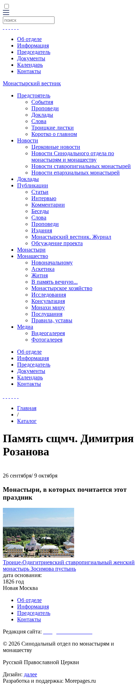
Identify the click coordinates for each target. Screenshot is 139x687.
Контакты (29, 71)
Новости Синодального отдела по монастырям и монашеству (72, 156)
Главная (26, 408)
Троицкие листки (52, 128)
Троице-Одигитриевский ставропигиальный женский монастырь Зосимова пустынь (69, 565)
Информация (33, 45)
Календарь (30, 65)
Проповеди (45, 108)
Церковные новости (55, 147)
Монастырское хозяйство (61, 288)
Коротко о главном (54, 134)
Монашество (32, 256)
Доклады (42, 115)
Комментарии (48, 205)
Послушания (46, 314)
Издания (41, 230)
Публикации (32, 185)
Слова (38, 121)
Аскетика (43, 269)
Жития (39, 275)
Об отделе (29, 39)
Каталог (27, 421)
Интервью (43, 198)
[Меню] (6, 13)
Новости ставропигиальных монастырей (81, 166)
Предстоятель (33, 95)
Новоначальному (52, 262)
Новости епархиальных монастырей (75, 173)
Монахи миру (48, 307)
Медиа (25, 327)
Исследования (48, 295)
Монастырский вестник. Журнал (71, 237)
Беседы (40, 211)
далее (30, 674)
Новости (27, 140)
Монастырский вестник (32, 83)
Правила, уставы (51, 320)
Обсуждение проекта (57, 243)
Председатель (33, 52)
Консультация (48, 301)
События (42, 102)
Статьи (39, 192)
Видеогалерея (48, 333)
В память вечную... (54, 282)
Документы (31, 58)
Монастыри (31, 250)
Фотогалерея (46, 340)
